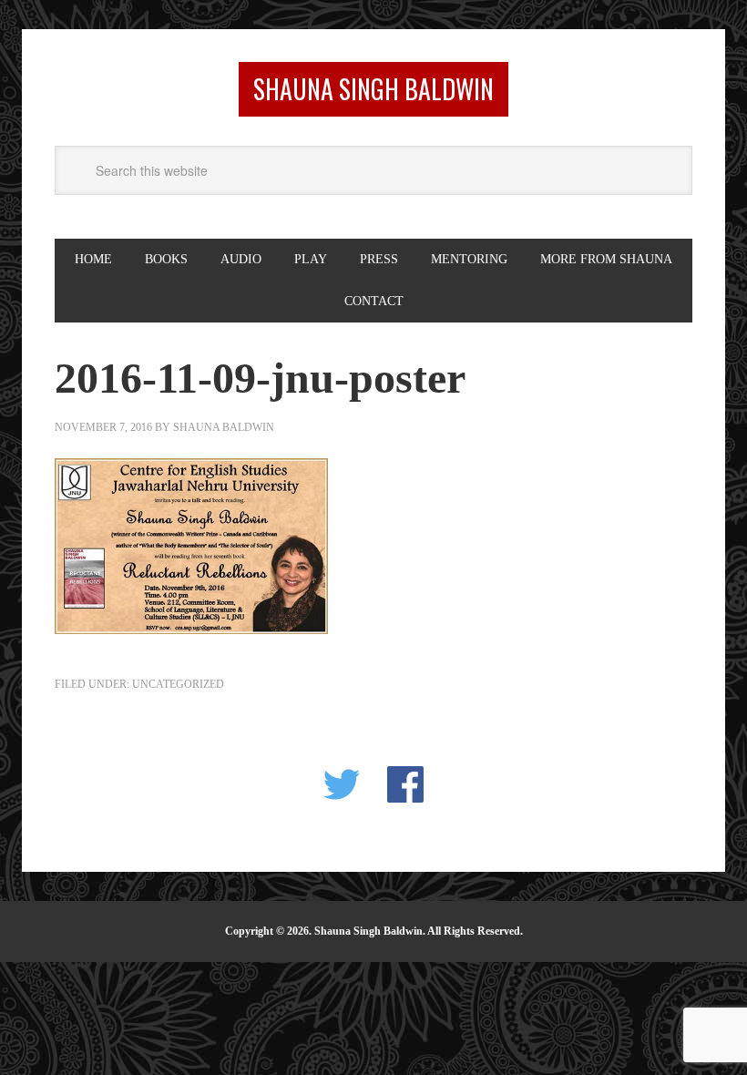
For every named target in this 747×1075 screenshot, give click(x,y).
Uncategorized (178, 684)
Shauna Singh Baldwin (373, 89)
